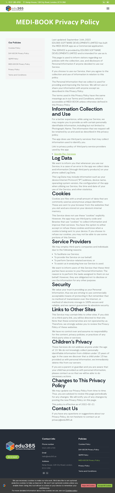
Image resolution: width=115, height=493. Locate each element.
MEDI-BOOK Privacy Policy (19, 64)
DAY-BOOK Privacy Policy (18, 53)
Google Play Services (65, 153)
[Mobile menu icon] (107, 8)
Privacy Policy (14, 69)
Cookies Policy (14, 48)
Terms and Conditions (17, 75)
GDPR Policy (13, 59)
